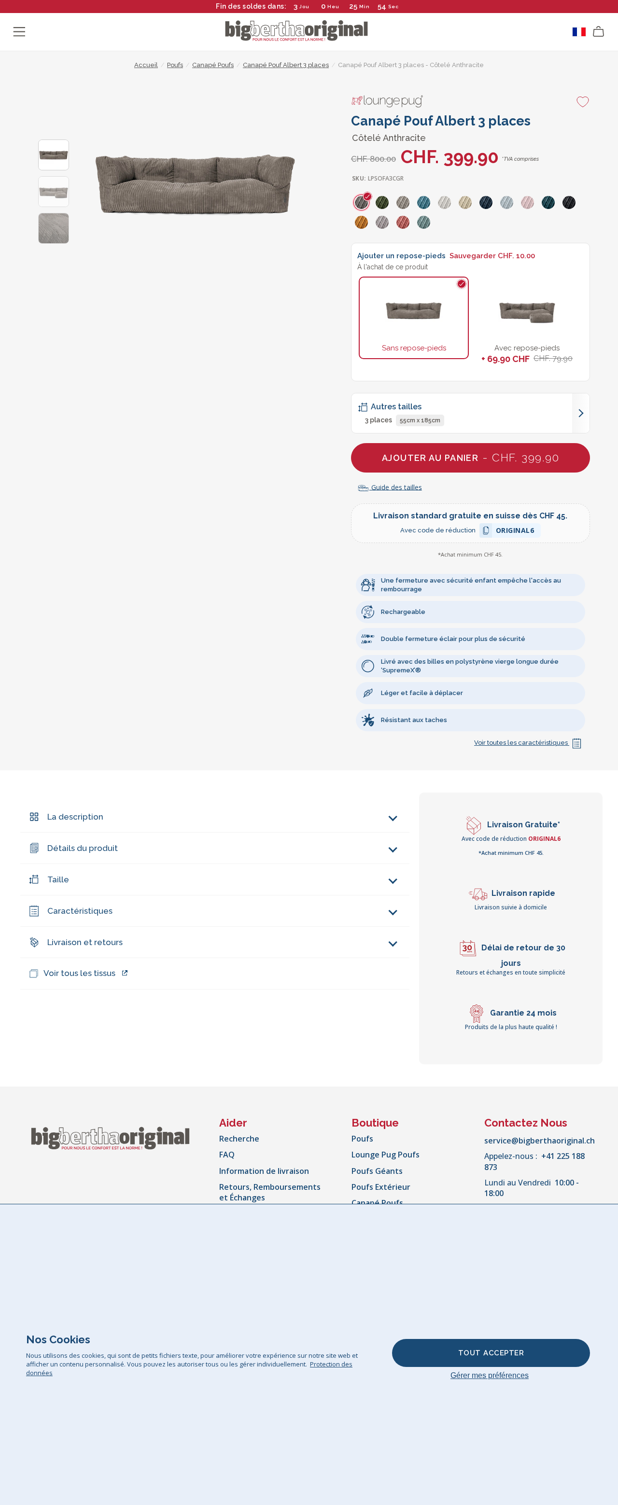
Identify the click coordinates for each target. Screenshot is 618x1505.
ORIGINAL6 (515, 532)
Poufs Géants (377, 1171)
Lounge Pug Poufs (385, 1154)
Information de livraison (264, 1171)
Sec (393, 6)
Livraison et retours (85, 942)
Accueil (146, 65)
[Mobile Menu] (19, 32)
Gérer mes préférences (489, 1375)
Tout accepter (491, 1353)
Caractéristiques (79, 911)
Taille (58, 879)
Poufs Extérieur (380, 1187)
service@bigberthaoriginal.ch (539, 1140)
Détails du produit (82, 848)
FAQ (227, 1154)
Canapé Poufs (377, 1203)
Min (364, 6)
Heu (333, 6)
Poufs (362, 1138)
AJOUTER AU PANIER (470, 457)
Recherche (239, 1138)
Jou (304, 6)
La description (75, 817)
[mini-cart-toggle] (599, 32)
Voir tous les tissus (79, 973)
